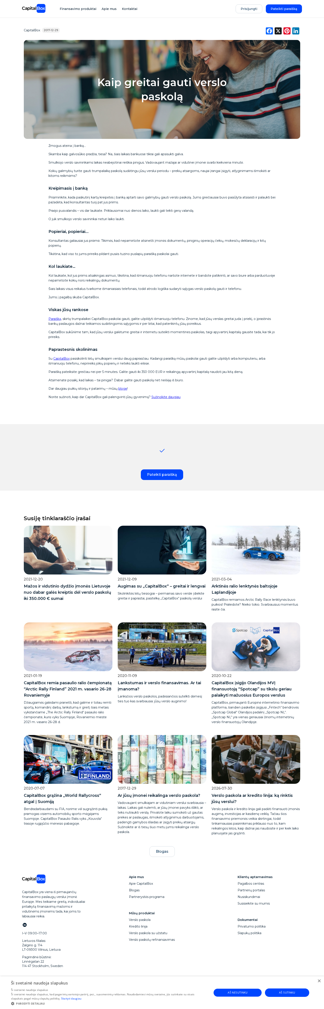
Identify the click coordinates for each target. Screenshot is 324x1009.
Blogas (162, 851)
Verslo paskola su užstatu (148, 933)
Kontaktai (129, 9)
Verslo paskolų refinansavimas (152, 940)
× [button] (319, 981)
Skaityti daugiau (71, 998)
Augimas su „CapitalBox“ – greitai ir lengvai (161, 586)
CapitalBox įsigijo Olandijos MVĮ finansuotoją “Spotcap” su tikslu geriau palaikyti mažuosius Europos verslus (252, 689)
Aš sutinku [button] (287, 992)
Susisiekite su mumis (254, 903)
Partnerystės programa (146, 897)
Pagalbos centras (251, 884)
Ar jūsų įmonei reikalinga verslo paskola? (159, 795)
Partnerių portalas (251, 890)
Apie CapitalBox (141, 884)
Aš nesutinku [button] (238, 992)
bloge (122, 389)
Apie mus (109, 9)
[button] (108, 1003)
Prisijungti (249, 9)
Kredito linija (138, 926)
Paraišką (54, 319)
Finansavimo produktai (78, 9)
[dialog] (162, 992)
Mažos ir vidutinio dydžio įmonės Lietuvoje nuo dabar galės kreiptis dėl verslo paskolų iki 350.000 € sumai (67, 592)
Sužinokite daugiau (166, 397)
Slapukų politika (249, 933)
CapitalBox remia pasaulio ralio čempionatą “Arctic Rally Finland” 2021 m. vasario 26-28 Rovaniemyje (68, 689)
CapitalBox (32, 30)
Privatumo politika (252, 926)
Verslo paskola (140, 920)
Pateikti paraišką (284, 9)
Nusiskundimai (249, 897)
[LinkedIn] (24, 924)
